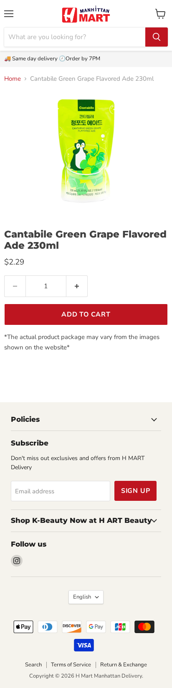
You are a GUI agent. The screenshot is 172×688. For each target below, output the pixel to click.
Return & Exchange (123, 664)
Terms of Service (71, 664)
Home (12, 78)
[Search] (156, 37)
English (82, 597)
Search (33, 664)
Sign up (135, 490)
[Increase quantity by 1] (77, 286)
